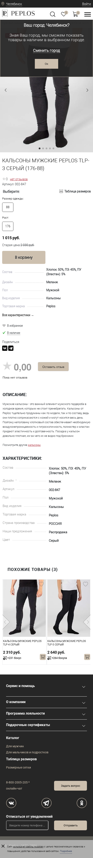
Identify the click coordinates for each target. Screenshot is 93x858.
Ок (46, 63)
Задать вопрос (70, 785)
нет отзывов (19, 179)
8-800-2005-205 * (18, 782)
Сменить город (46, 50)
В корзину (24, 257)
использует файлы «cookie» (28, 846)
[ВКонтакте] (4, 348)
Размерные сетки (18, 767)
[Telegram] (10, 348)
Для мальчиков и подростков (27, 752)
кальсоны (34, 445)
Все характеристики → (18, 315)
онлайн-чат (14, 788)
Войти (86, 4)
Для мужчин (15, 746)
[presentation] (6, 622)
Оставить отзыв (53, 366)
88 (8, 207)
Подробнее (66, 851)
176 (7, 226)
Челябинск (14, 4)
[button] (5, 90)
